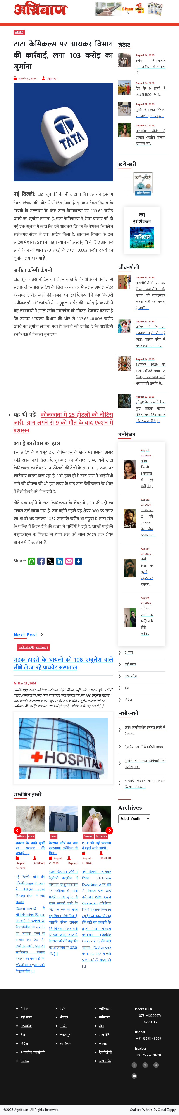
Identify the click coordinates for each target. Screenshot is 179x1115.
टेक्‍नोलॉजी (55, 836)
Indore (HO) (148, 1015)
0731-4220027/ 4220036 (150, 1019)
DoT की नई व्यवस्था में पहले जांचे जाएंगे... (63, 845)
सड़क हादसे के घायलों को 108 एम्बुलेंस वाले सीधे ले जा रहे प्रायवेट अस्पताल (63, 664)
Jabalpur (148, 1052)
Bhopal (148, 1035)
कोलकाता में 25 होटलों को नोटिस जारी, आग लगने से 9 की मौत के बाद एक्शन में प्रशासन (63, 423)
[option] (30, 881)
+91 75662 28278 (148, 1055)
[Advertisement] (63, 372)
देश (64, 836)
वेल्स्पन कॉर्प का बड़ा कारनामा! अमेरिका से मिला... (30, 848)
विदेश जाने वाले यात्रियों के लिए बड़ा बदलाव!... (96, 848)
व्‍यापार (19, 32)
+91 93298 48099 (148, 1039)
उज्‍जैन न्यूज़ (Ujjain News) (33, 647)
